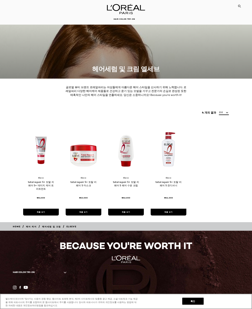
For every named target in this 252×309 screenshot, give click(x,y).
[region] (126, 301)
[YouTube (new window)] (26, 287)
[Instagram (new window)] (15, 287)
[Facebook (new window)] (20, 287)
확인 (193, 301)
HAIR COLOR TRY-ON (124, 19)
